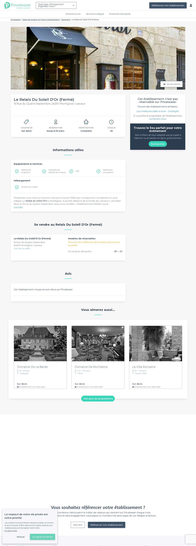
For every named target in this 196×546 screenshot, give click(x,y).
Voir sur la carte (22, 248)
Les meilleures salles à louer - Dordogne (157, 111)
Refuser (21, 537)
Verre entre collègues (95, 14)
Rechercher (158, 143)
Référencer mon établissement (168, 5)
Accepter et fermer (42, 537)
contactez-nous (157, 119)
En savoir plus (11, 530)
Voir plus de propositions (98, 398)
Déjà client (77, 525)
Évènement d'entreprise (119, 14)
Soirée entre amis (73, 14)
